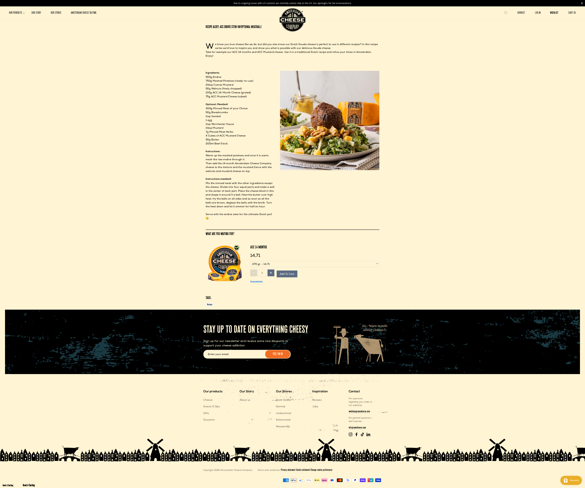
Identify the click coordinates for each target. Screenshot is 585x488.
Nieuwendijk (283, 426)
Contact (521, 13)
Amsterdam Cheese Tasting (83, 13)
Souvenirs (209, 420)
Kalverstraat (283, 420)
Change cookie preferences (321, 470)
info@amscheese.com (357, 427)
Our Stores (56, 13)
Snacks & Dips (211, 406)
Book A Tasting (8, 485)
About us (245, 400)
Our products (15, 13)
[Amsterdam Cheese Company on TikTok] (362, 434)
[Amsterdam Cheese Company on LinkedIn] (368, 434)
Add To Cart (287, 274)
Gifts (206, 413)
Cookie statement (303, 470)
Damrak (280, 406)
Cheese (208, 400)
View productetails (256, 282)
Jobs (315, 406)
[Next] (238, 262)
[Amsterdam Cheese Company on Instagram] (350, 434)
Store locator (283, 400)
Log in (538, 13)
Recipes (209, 305)
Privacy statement (288, 470)
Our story (36, 13)
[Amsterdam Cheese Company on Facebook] (356, 434)
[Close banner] (581, 3)
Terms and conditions (269, 470)
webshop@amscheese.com (359, 411)
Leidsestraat (283, 413)
